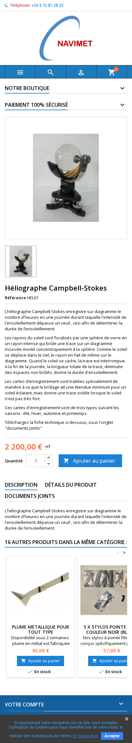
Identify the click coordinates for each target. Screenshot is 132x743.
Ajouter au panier (89, 460)
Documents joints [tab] (30, 495)
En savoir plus (85, 736)
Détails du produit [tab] (71, 484)
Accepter (112, 736)
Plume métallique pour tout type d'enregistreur (40, 632)
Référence (15, 298)
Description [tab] (21, 484)
